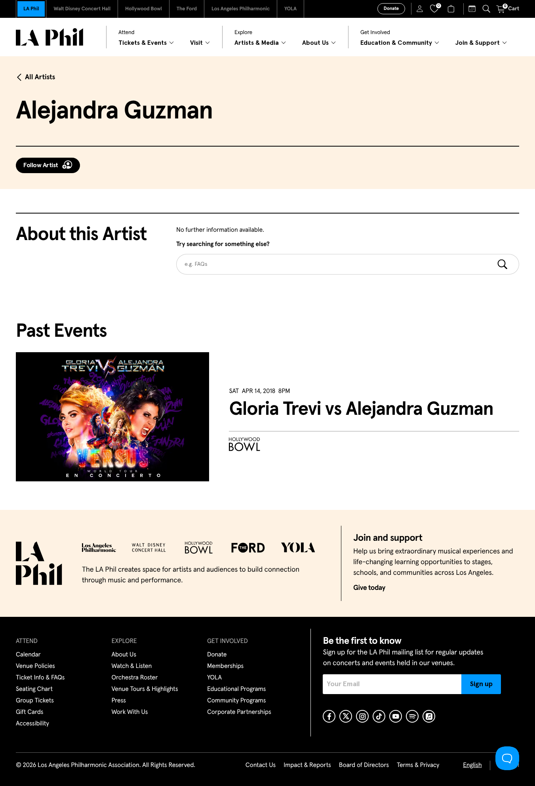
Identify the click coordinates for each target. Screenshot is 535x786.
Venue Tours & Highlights (145, 689)
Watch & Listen (132, 666)
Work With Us (130, 712)
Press (119, 701)
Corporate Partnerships (239, 712)
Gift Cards (29, 712)
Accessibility (32, 724)
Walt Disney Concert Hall (81, 8)
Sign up (481, 684)
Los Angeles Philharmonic (240, 8)
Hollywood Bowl (143, 8)
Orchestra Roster (135, 678)
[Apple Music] (429, 716)
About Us (124, 655)
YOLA (290, 8)
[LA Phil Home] (49, 37)
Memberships (225, 666)
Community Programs (236, 701)
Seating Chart (34, 689)
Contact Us (261, 765)
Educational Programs (236, 689)
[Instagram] (362, 716)
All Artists (40, 77)
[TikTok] (379, 716)
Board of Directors (364, 765)
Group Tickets (35, 701)
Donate (391, 8)
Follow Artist (40, 165)
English (472, 765)
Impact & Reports (307, 765)
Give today (369, 587)
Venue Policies (35, 666)
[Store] (452, 8)
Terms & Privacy (418, 765)
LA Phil (31, 8)
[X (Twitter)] (345, 716)
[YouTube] (395, 716)
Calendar (28, 655)
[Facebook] (329, 716)
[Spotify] (412, 716)
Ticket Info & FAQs (40, 678)
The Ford (187, 8)
